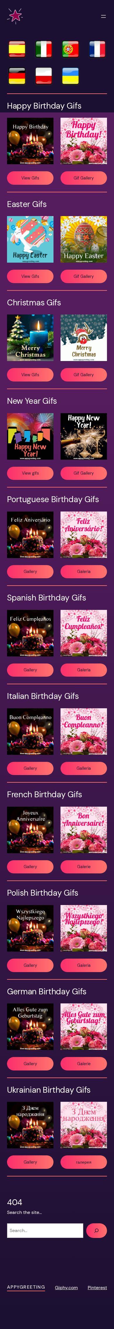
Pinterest (97, 1287)
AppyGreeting (26, 1287)
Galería (84, 670)
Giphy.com (66, 1287)
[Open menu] (103, 16)
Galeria (84, 571)
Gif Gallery (84, 178)
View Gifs (30, 178)
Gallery (30, 571)
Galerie (84, 866)
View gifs (30, 473)
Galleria (84, 768)
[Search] (96, 1230)
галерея (83, 1162)
